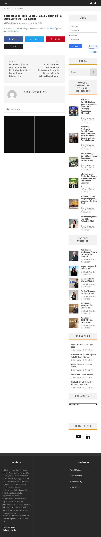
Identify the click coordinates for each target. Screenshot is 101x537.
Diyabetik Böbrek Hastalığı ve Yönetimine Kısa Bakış (82, 383)
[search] (93, 72)
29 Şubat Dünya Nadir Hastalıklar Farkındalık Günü (89, 218)
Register (93, 52)
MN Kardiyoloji (76, 476)
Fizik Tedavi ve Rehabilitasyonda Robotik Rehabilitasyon (83, 355)
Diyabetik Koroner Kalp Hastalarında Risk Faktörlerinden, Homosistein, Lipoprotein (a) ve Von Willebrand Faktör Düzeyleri (48, 68)
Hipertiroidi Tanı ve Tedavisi (82, 374)
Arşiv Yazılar (28, 23)
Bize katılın (14, 31)
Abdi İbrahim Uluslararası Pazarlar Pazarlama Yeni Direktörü (89, 253)
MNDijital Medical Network (13, 23)
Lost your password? (92, 47)
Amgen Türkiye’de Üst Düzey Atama (89, 267)
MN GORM (74, 487)
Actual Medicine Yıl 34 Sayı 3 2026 (82, 345)
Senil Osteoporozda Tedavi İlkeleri (81, 365)
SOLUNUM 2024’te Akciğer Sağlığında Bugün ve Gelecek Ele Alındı (89, 199)
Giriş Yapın (50, 28)
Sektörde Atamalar (89, 260)
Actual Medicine (76, 470)
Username (73, 26)
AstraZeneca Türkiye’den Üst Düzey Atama (87, 305)
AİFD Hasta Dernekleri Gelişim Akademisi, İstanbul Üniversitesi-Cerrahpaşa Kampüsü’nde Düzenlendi (88, 106)
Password (73, 35)
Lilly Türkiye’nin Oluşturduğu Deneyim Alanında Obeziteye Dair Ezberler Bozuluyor (89, 178)
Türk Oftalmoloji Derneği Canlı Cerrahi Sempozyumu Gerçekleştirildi (89, 157)
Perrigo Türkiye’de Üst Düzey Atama (88, 292)
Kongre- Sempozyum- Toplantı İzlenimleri (88, 119)
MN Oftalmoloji (76, 481)
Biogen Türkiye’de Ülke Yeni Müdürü (87, 279)
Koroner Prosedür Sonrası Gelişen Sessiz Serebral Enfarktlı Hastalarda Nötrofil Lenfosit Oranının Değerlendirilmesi (19, 68)
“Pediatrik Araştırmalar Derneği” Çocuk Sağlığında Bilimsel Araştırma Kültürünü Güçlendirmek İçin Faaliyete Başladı (88, 133)
